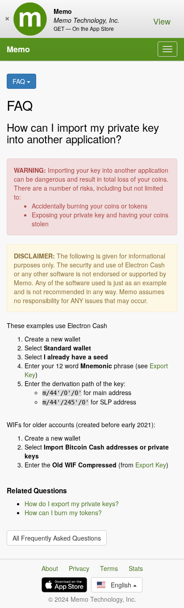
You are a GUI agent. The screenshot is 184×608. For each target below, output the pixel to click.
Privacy (79, 568)
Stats (136, 568)
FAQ (20, 81)
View (162, 21)
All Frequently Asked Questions (57, 537)
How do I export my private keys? (72, 503)
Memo (18, 49)
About (50, 568)
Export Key (150, 464)
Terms (109, 568)
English (119, 584)
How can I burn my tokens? (63, 512)
